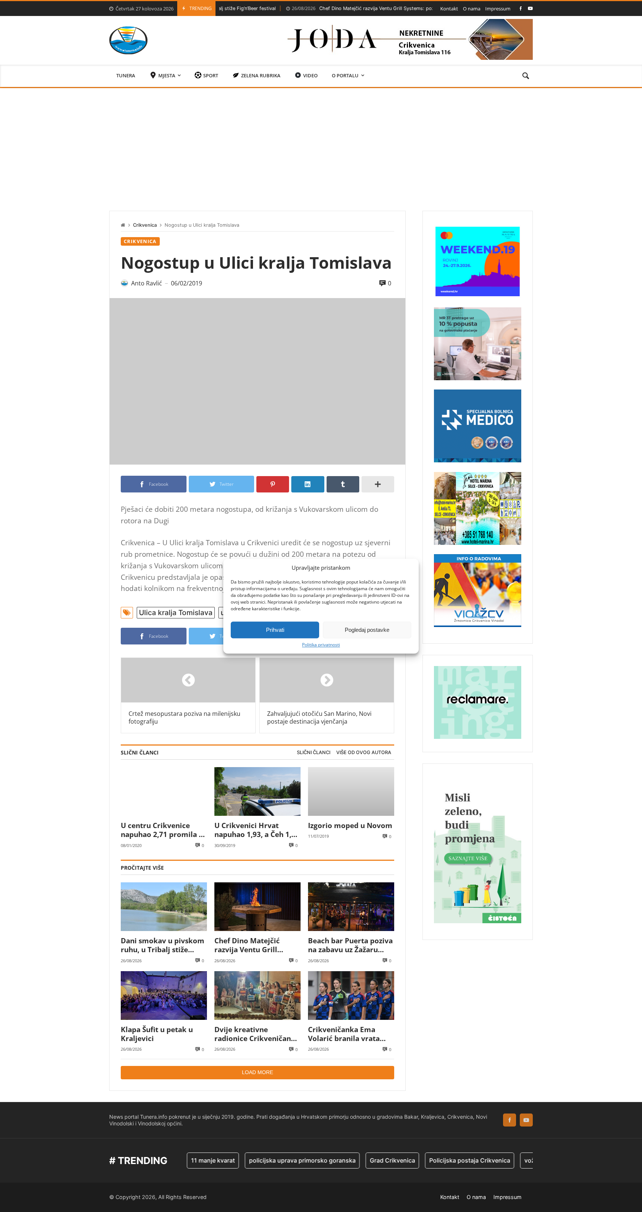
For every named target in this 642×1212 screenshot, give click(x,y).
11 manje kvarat (182, 1160)
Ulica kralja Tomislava (176, 612)
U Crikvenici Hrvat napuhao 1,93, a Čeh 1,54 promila (256, 830)
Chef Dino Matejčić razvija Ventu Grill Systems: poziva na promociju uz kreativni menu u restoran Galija (389, 8)
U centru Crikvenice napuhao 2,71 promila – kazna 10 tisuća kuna (161, 830)
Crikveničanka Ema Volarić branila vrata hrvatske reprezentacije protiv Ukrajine (349, 1034)
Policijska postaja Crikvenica (439, 1160)
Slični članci (313, 752)
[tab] (313, 753)
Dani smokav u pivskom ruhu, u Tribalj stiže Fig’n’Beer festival (162, 945)
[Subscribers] (530, 8)
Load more (257, 1072)
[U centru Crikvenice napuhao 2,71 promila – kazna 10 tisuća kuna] (164, 791)
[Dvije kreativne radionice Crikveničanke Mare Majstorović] (257, 995)
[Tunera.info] (128, 40)
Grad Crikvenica (362, 1160)
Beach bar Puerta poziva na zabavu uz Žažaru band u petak (350, 945)
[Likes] (520, 8)
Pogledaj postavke (367, 630)
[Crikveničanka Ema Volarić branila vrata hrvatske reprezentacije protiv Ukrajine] (351, 995)
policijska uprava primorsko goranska (271, 1160)
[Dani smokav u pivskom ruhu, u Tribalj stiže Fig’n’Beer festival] (164, 906)
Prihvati (275, 630)
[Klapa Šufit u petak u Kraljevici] (164, 995)
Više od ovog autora (363, 752)
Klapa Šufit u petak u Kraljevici (157, 1034)
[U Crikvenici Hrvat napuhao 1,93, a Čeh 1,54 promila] (257, 791)
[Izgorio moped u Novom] (351, 791)
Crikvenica (145, 225)
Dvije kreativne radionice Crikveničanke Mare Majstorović (256, 1034)
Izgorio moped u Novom (350, 825)
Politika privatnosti (321, 645)
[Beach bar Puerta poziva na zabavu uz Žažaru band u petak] (351, 906)
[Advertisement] (321, 144)
